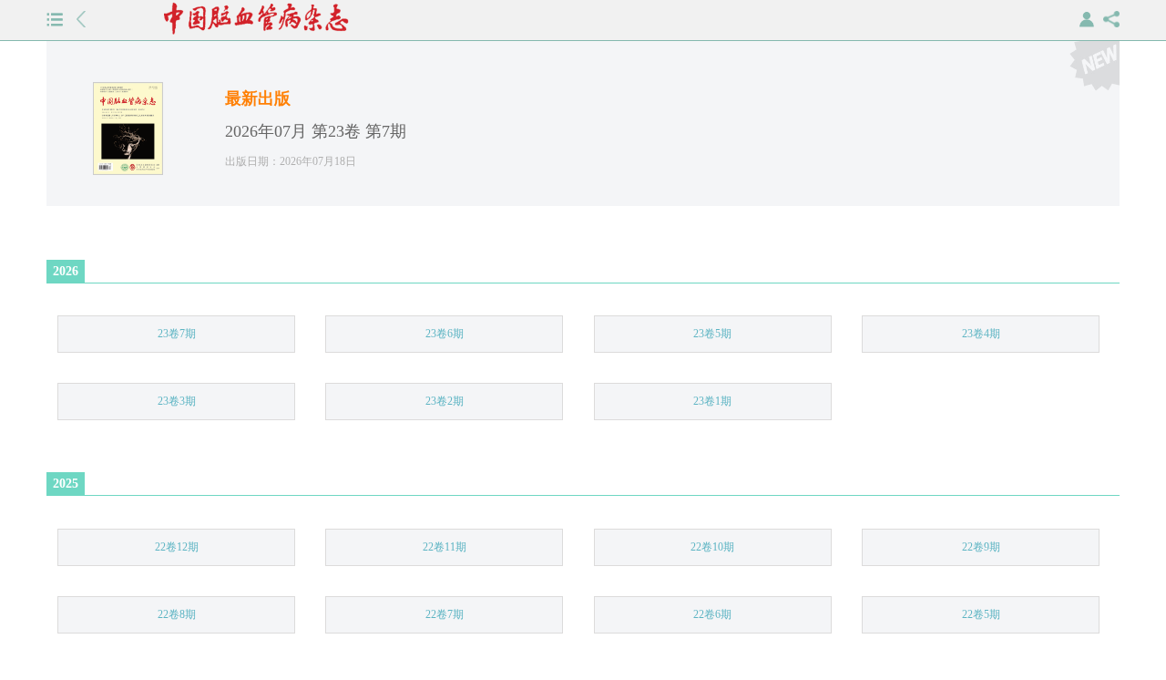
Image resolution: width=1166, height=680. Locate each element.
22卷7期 (444, 614)
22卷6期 (712, 614)
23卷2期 (444, 401)
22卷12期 (177, 547)
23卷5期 (712, 333)
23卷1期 (712, 401)
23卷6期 (444, 333)
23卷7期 (177, 333)
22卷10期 (712, 547)
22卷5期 (981, 614)
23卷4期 (981, 333)
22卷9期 (981, 547)
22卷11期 (444, 547)
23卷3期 (177, 401)
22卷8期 (177, 614)
